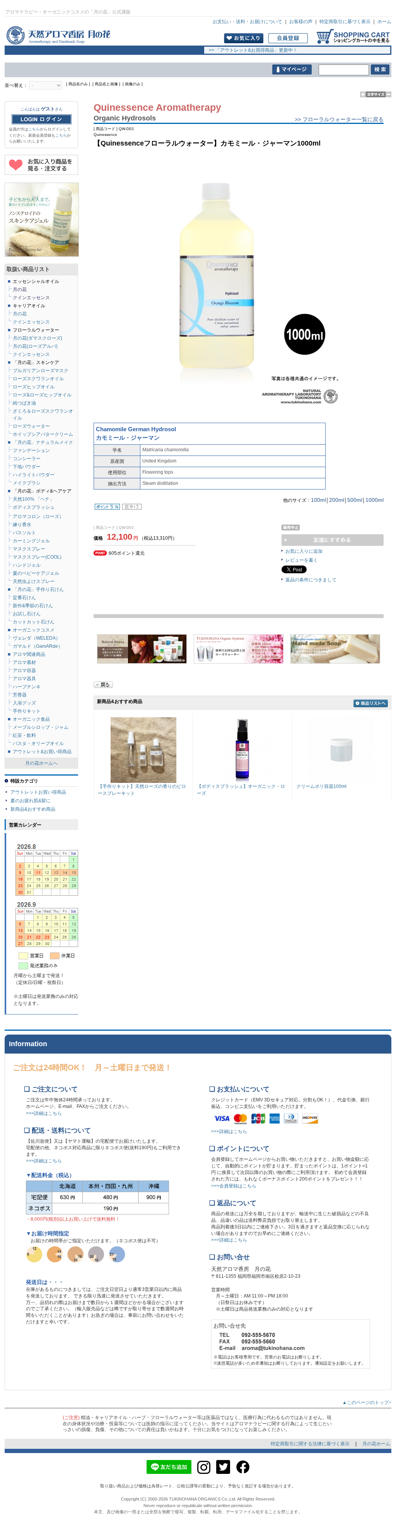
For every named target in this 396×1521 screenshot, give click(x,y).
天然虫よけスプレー (34, 581)
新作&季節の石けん (33, 605)
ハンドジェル (27, 565)
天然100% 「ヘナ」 (33, 499)
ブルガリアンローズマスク (40, 370)
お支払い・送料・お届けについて (247, 21)
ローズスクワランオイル (38, 378)
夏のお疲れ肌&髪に (30, 800)
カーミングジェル (31, 541)
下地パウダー (27, 466)
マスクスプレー (29, 549)
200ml (336, 500)
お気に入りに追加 (304, 551)
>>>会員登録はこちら (233, 1186)
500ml (354, 500)
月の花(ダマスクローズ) (37, 338)
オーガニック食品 (31, 719)
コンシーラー (27, 458)
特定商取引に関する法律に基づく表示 (311, 1443)
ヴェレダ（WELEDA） (36, 638)
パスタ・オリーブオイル (38, 743)
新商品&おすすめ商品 (32, 809)
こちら (34, 129)
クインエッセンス (31, 354)
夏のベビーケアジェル (36, 573)
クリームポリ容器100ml (321, 786)
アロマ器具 (24, 678)
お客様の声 (300, 21)
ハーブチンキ (27, 686)
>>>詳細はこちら (44, 1113)
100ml (318, 500)
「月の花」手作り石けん (38, 589)
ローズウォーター (31, 426)
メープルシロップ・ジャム (40, 727)
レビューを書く (301, 560)
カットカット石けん (34, 622)
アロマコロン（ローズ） (38, 516)
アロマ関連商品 (29, 654)
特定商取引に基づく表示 (344, 21)
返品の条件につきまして (310, 580)
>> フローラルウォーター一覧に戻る (339, 119)
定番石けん (24, 597)
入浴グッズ (24, 703)
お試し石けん (27, 614)
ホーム (384, 21)
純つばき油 (24, 403)
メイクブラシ (27, 483)
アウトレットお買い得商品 (38, 792)
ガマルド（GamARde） (38, 646)
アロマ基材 (24, 662)
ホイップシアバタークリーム (43, 434)
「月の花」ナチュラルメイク (43, 442)
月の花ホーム (376, 1443)
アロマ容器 (24, 670)
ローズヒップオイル (34, 387)
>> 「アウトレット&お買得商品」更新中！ (250, 50)
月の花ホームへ (41, 763)
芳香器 (20, 695)
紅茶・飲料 (24, 735)
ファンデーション (31, 450)
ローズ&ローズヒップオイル (42, 395)
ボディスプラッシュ (34, 507)
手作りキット (27, 711)
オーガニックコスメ (34, 630)
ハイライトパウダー (34, 475)
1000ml (374, 500)
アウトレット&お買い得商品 (42, 751)
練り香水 (22, 524)
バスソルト (24, 532)
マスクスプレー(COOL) (37, 557)
